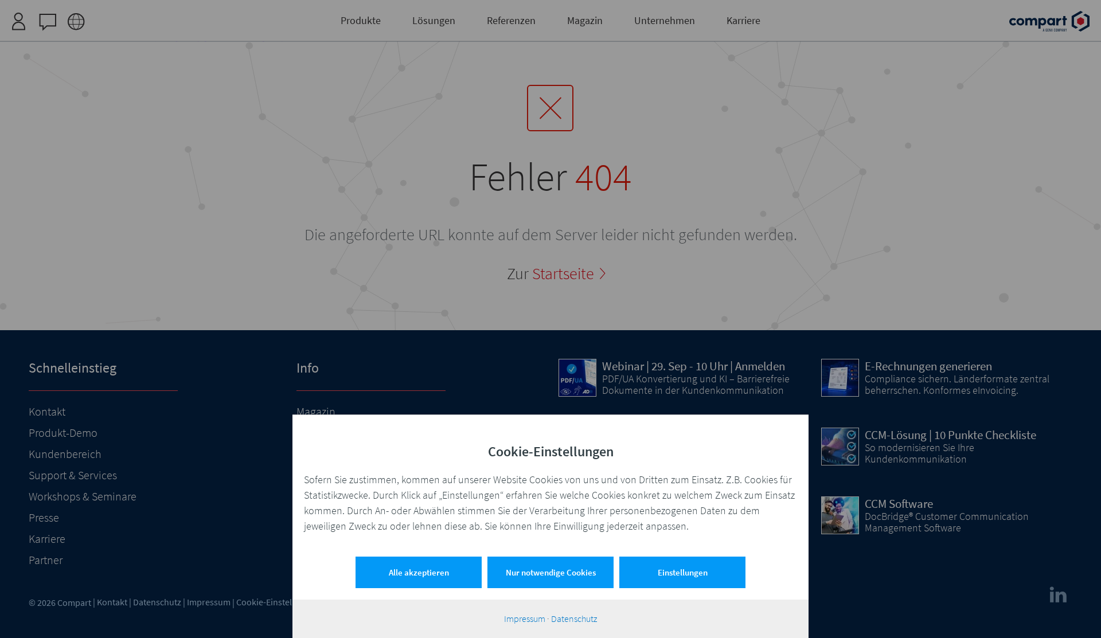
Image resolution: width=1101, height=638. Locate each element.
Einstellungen (683, 572)
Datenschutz (574, 618)
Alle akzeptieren (419, 572)
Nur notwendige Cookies (551, 572)
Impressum (524, 618)
